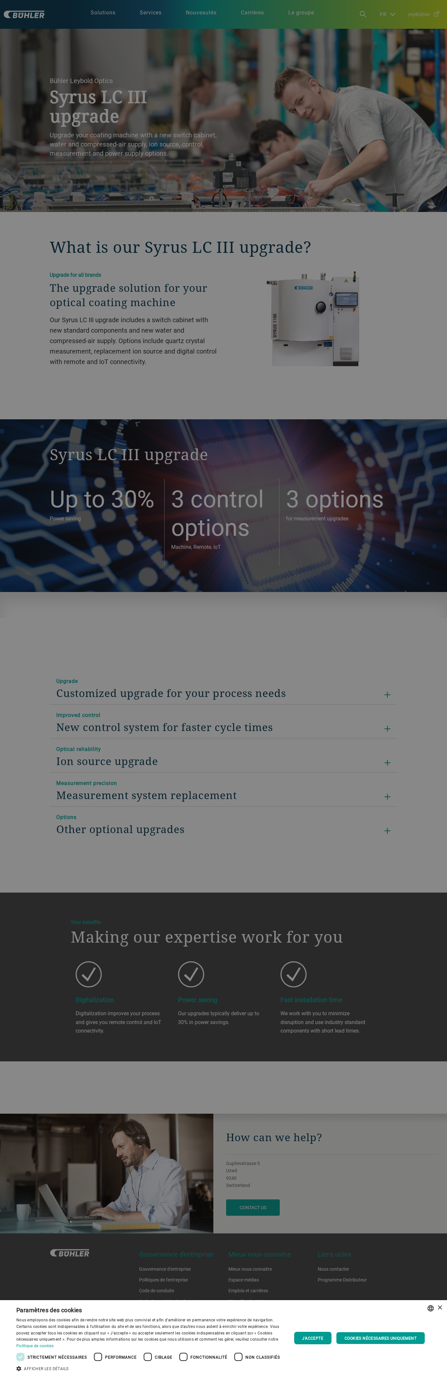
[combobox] (430, 1308)
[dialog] (223, 1338)
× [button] (439, 1307)
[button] (149, 1368)
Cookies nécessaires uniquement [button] (381, 1338)
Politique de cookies (35, 1345)
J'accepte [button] (312, 1338)
